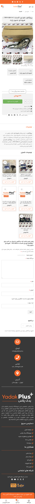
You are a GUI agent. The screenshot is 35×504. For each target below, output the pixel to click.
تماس (17, 364)
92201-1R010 (28, 83)
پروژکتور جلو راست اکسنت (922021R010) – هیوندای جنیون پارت (9, 203)
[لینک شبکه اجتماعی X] (20, 2)
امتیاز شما (30, 255)
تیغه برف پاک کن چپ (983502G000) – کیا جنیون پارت (26, 203)
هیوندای (26, 11)
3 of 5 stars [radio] (21, 255)
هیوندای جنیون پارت (26, 73)
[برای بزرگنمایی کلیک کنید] (29, 50)
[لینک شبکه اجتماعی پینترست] (17, 2)
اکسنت (20, 11)
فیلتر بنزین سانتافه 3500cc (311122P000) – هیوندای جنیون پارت (25, 176)
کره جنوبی (13, 73)
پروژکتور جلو (24, 66)
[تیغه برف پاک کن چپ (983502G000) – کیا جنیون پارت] (26, 193)
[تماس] (17, 357)
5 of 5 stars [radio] (18, 255)
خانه (32, 11)
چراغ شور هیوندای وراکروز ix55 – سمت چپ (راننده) (9, 175)
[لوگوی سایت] (17, 7)
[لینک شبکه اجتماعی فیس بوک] (22, 2)
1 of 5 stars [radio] (24, 255)
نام (32, 281)
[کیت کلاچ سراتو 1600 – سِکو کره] (26, 220)
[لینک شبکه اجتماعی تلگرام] (12, 2)
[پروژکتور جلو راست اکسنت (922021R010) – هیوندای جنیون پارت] (9, 193)
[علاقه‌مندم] (21, 162)
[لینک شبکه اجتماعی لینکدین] (15, 2)
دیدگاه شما (30, 258)
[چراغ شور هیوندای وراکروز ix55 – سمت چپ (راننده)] (9, 166)
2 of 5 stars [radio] (22, 255)
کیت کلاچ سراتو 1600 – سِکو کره (26, 229)
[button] (31, 38)
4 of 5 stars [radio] (19, 255)
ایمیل (31, 290)
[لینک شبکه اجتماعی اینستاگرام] (18, 479)
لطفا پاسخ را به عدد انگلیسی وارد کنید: (22, 299)
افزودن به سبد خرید (12, 101)
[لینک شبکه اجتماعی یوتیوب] (15, 479)
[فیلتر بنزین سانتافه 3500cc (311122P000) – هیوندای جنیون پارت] (26, 166)
